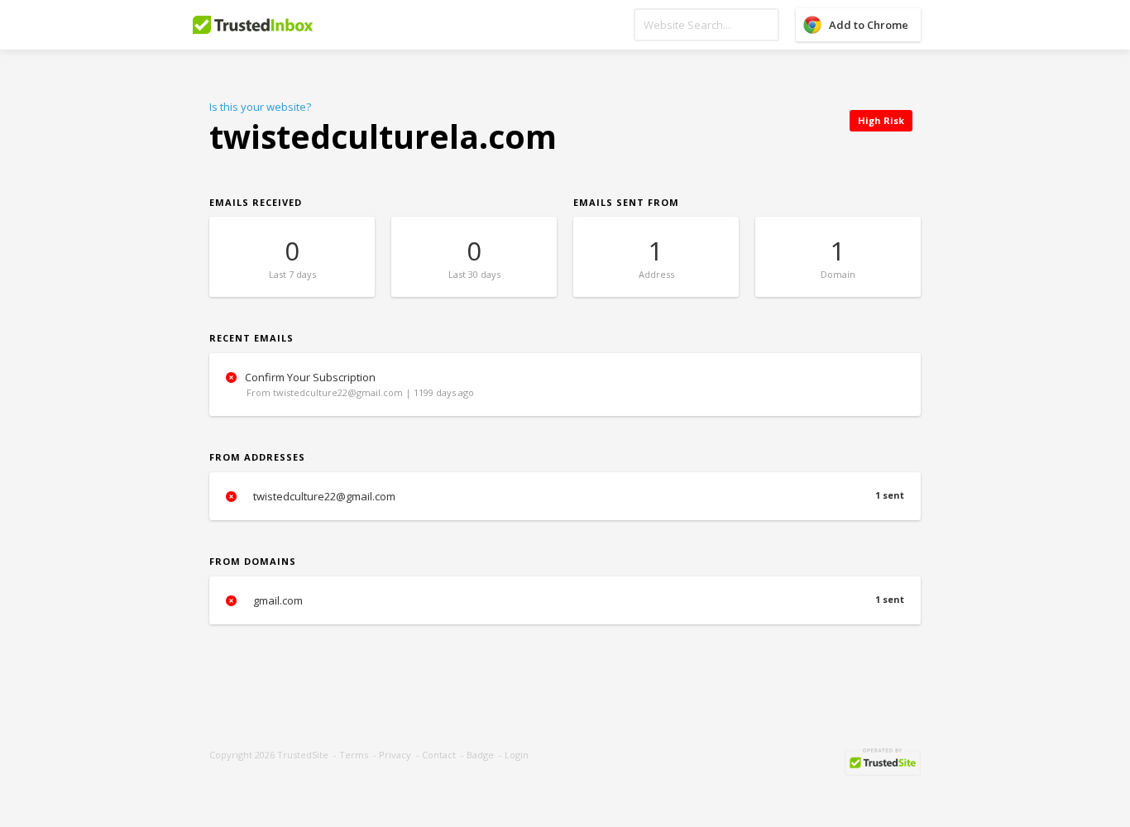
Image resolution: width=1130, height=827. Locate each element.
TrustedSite (302, 754)
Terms (353, 754)
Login (517, 754)
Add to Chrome (868, 24)
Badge (480, 754)
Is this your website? (260, 106)
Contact (439, 754)
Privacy (395, 754)
